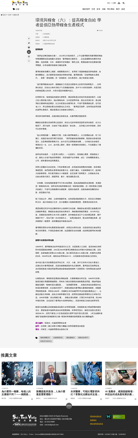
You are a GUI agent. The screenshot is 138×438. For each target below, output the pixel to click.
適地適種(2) (70, 337)
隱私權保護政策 (95, 416)
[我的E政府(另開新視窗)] (108, 417)
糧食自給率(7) (83, 337)
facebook (29, 38)
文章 (93, 9)
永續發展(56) (58, 337)
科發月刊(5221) (46, 341)
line (28, 47)
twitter (29, 43)
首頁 (4, 15)
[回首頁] (19, 3)
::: (105, 3)
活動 (104, 9)
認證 (123, 9)
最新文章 (16, 15)
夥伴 (118, 9)
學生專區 (110, 9)
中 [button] (29, 52)
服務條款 (93, 420)
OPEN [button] (69, 406)
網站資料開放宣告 (96, 424)
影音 (98, 9)
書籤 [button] (29, 61)
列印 (29, 56)
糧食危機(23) (45, 337)
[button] (124, 3)
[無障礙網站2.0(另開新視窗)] (119, 417)
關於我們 (86, 9)
